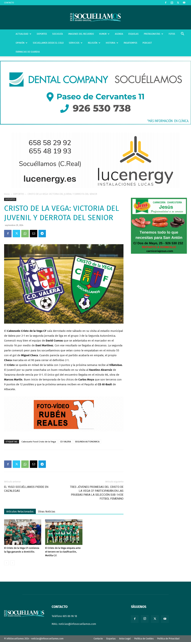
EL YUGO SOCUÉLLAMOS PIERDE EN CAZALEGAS (26, 488)
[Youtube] (184, 2)
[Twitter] (178, 2)
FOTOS (172, 34)
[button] (182, 34)
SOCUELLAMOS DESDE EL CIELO (48, 43)
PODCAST (147, 43)
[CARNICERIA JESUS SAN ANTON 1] (159, 252)
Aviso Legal (125, 638)
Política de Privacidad (168, 638)
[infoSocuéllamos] (95, 17)
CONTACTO (9, 2)
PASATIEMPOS (130, 43)
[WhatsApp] (25, 233)
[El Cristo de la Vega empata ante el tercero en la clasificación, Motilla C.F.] (63, 532)
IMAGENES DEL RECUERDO (81, 34)
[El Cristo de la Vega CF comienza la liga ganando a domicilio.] (22, 532)
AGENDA (119, 34)
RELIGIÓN (92, 43)
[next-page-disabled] (12, 563)
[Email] (33, 233)
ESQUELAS (133, 34)
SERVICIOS (74, 43)
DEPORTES (42, 34)
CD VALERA (65, 441)
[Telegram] (42, 233)
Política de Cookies (144, 638)
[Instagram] (172, 2)
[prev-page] (6, 563)
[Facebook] (165, 2)
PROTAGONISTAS (152, 34)
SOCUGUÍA (57, 34)
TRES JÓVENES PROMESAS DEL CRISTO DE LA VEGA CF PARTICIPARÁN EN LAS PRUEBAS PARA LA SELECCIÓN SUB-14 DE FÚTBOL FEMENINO (96, 492)
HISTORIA (110, 43)
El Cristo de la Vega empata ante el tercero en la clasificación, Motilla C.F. (63, 552)
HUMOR (103, 34)
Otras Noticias (46, 511)
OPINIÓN (20, 43)
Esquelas (111, 638)
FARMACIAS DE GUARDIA (28, 52)
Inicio (7, 194)
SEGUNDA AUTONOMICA (87, 441)
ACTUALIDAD (22, 34)
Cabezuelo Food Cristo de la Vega (38, 441)
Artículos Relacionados (20, 511)
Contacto (98, 638)
